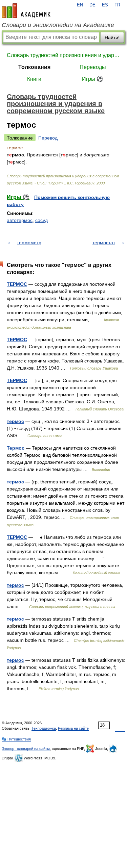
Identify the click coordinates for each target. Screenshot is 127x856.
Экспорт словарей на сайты (26, 749)
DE (92, 5)
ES (105, 5)
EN (80, 5)
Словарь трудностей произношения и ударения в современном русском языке (63, 55)
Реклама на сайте (73, 728)
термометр (29, 242)
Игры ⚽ (92, 79)
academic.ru (26, 10)
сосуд (41, 220)
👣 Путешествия (16, 739)
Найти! (112, 37)
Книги (34, 79)
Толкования (34, 67)
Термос (15, 448)
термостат (103, 242)
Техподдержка (43, 728)
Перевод (48, 138)
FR (117, 5)
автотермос (20, 220)
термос (15, 421)
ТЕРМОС (17, 284)
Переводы (93, 67)
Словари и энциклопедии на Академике (58, 25)
